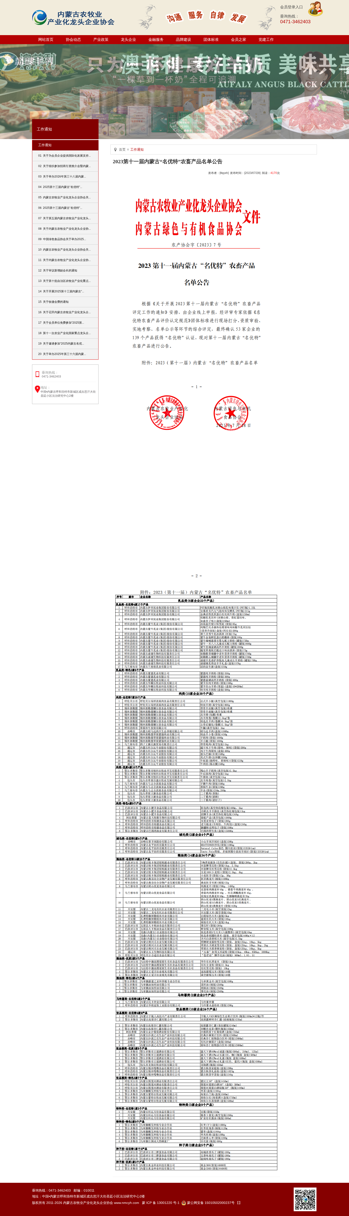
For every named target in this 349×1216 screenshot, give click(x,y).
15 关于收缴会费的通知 (53, 301)
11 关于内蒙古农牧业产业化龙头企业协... (64, 260)
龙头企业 (128, 39)
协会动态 (73, 39)
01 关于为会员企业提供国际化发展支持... (64, 155)
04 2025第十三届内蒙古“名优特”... (60, 187)
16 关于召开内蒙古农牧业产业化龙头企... (64, 312)
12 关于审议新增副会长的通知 (57, 270)
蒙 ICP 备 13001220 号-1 (160, 1203)
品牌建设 (183, 39)
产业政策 (100, 39)
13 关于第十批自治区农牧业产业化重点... (64, 281)
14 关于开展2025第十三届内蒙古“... (61, 291)
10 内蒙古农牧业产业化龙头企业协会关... (64, 249)
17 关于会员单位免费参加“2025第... (61, 322)
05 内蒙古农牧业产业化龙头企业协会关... (64, 197)
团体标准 (211, 39)
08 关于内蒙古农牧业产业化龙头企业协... (64, 228)
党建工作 (266, 39)
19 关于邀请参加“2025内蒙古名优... (61, 343)
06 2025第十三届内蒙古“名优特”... (60, 208)
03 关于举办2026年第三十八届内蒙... (62, 176)
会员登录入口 (291, 7)
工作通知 (45, 145)
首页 (122, 149)
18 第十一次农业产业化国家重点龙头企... (64, 333)
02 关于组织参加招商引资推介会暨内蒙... (64, 166)
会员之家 (238, 39)
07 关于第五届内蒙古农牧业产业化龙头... (64, 218)
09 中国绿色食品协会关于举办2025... (62, 239)
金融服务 (156, 39)
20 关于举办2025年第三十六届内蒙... (62, 354)
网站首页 (45, 39)
